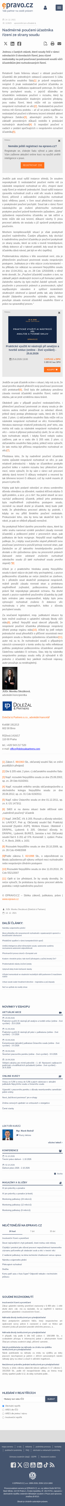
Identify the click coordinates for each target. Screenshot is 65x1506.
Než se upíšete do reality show (14, 987)
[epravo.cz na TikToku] (46, 1465)
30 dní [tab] (52, 1231)
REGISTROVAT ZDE (32, 165)
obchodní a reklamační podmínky (46, 1450)
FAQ (27, 1450)
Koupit (51, 369)
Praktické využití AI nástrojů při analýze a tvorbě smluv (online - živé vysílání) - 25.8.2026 (32, 1021)
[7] (8, 450)
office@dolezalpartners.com (25, 749)
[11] (60, 637)
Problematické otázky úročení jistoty (17, 964)
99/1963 (20, 762)
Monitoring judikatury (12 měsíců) (16, 1205)
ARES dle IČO (11, 1410)
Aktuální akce (11, 1012)
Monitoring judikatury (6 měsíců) (16, 1210)
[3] (25, 117)
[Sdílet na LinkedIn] (12, 44)
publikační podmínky (13, 1450)
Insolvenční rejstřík (13, 1417)
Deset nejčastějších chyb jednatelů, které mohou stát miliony (29, 1243)
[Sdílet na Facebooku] (19, 44)
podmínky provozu (43, 1447)
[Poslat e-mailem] (59, 44)
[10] (35, 630)
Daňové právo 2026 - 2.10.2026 (16, 1166)
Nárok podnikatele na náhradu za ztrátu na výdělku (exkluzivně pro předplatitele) (27, 1348)
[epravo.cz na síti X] (19, 1465)
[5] (14, 132)
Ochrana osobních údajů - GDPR (22, 1457)
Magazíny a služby (14, 1182)
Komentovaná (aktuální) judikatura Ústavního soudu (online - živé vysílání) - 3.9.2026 (30, 1043)
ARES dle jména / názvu (16, 1413)
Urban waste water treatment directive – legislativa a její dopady (28, 982)
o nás (19, 1447)
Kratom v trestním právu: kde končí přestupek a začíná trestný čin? (29, 959)
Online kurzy (11, 1076)
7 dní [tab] (32, 1231)
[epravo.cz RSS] (52, 1465)
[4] (30, 124)
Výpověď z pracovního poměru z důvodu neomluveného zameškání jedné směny (31, 1090)
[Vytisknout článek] (52, 44)
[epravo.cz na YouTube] (33, 1465)
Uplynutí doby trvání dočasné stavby (17, 969)
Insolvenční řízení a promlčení (15, 1238)
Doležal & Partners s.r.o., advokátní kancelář (26, 717)
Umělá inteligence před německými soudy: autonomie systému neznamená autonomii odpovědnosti (28, 947)
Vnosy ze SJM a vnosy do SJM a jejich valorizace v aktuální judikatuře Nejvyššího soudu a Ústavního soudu (29, 1083)
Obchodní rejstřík (12, 1406)
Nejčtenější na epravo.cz (22, 1225)
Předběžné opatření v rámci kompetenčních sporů (22, 941)
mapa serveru (7, 1447)
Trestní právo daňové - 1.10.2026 (16, 1158)
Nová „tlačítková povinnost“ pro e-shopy (19, 1097)
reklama (28, 1447)
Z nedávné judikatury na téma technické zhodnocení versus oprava (31, 1255)
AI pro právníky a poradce (13, 1188)
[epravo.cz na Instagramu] (26, 1465)
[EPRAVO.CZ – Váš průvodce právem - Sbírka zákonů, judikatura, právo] (17, 7)
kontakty (58, 1447)
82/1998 (29, 856)
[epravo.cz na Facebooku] (13, 1465)
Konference (10, 1150)
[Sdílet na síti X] (6, 44)
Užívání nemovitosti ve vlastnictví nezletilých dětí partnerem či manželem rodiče (32, 975)
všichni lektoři (55, 1142)
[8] (13, 563)
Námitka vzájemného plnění (13, 928)
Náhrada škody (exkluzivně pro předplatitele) (24, 1317)
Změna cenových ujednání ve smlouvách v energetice (26, 1103)
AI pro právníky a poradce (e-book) (17, 1193)
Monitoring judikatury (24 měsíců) (16, 1199)
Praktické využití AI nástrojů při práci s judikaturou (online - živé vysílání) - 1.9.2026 (30, 1032)
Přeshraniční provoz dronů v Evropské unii (19, 953)
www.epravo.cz (10, 899)
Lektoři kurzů (11, 1126)
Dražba (5, 1269)
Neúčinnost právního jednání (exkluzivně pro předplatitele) (30, 1364)
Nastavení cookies (48, 1457)
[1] (35, 80)
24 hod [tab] (12, 1231)
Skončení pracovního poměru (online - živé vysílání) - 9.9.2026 (29, 1052)
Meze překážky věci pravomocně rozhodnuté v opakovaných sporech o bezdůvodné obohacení (31, 934)
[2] (35, 106)
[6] (20, 389)
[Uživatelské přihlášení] (45, 7)
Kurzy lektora (29, 1135)
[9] (8, 622)
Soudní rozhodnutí (17, 1296)
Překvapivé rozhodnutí (12, 1264)
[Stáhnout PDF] (46, 44)
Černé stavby (8, 1108)
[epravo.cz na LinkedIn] (39, 1465)
